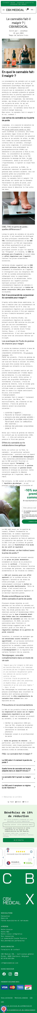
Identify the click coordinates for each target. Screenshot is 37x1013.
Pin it (26, 802)
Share (19, 802)
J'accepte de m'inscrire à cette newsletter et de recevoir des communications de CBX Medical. (17, 829)
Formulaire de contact (10, 949)
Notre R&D (5, 932)
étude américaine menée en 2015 (17, 129)
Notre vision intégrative (11, 934)
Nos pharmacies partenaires (13, 940)
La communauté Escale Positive (14, 938)
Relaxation (5, 916)
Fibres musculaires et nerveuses (14, 920)
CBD (30, 158)
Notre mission (7, 929)
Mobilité (4, 918)
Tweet (12, 802)
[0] (27, 10)
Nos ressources (7, 936)
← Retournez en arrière (12, 797)
